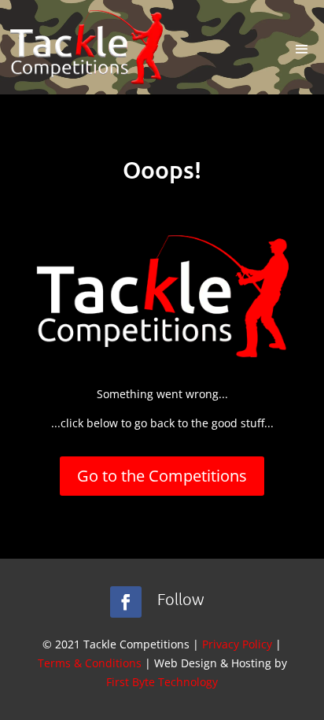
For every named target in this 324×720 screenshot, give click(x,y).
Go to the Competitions (162, 475)
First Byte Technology (162, 681)
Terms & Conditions (90, 662)
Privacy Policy (237, 644)
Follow (180, 598)
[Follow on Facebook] (126, 602)
